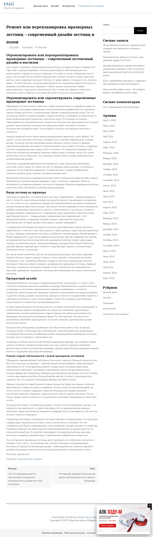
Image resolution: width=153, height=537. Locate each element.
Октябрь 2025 (110, 174)
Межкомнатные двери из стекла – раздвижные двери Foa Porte (123, 59)
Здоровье (108, 303)
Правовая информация (52, 533)
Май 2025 (108, 201)
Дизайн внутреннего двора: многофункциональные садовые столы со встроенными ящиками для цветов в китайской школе (124, 70)
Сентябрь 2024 (111, 245)
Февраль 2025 (110, 218)
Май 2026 (108, 136)
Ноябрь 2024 (110, 234)
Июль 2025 (109, 191)
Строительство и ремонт (91, 5)
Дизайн (55, 5)
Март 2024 (108, 278)
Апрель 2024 (110, 272)
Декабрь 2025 (110, 163)
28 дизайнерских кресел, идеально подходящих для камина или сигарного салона (124, 48)
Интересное (68, 5)
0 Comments (27, 47)
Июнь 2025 (109, 196)
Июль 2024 (109, 256)
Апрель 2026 (110, 142)
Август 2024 (109, 251)
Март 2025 (108, 212)
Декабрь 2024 (110, 229)
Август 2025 (109, 185)
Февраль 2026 (110, 153)
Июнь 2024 (109, 261)
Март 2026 (108, 147)
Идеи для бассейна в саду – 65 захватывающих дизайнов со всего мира (124, 91)
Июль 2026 (109, 125)
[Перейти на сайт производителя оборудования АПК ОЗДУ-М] (123, 519)
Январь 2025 (109, 223)
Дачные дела (40, 5)
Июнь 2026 (109, 131)
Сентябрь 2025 (111, 180)
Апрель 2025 (110, 207)
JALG (9, 3)
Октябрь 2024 (110, 240)
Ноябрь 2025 (110, 169)
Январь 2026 (109, 158)
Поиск (106, 24)
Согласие (91, 533)
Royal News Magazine (90, 517)
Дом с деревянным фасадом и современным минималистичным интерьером (125, 82)
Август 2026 (109, 120)
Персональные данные (74, 533)
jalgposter (42, 47)
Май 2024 (108, 267)
